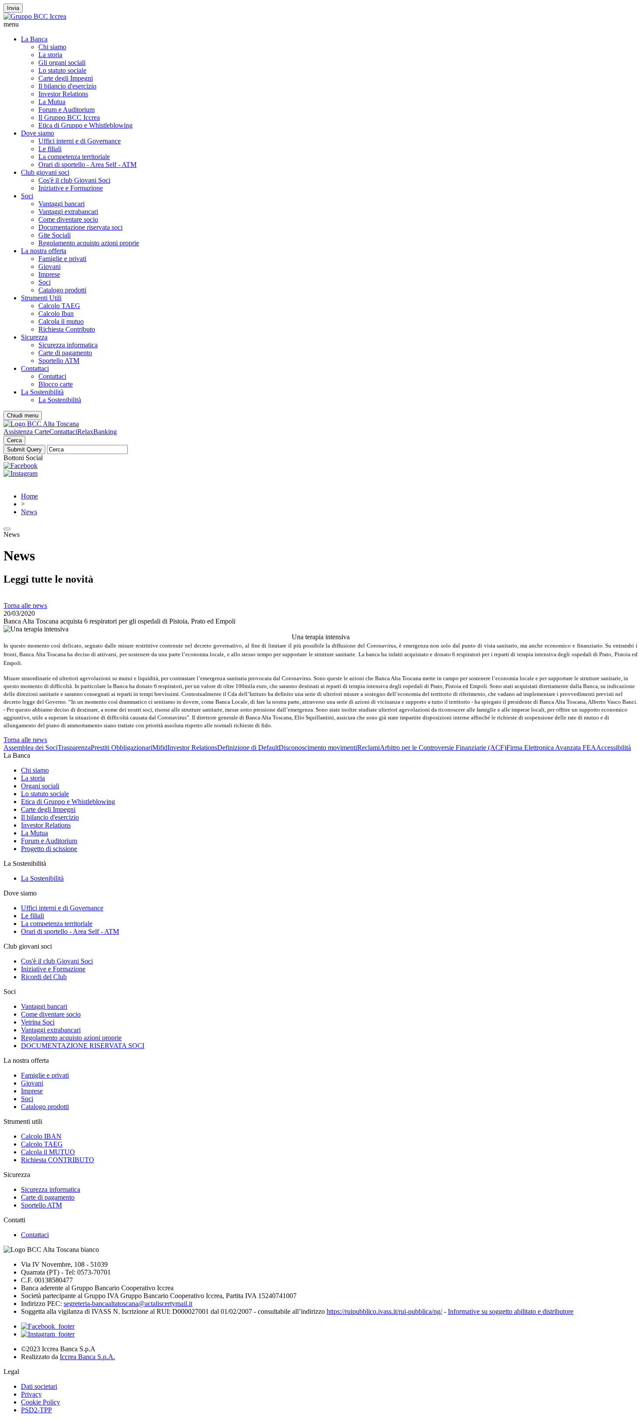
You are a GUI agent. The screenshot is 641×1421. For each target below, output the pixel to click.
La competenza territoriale (74, 156)
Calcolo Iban (56, 313)
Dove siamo (37, 133)
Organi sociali (40, 786)
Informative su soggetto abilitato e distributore (510, 1311)
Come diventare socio (68, 219)
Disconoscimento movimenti (318, 747)
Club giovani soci (45, 172)
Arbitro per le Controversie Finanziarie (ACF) (443, 747)
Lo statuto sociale (62, 70)
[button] (320, 24)
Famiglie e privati (62, 258)
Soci (27, 196)
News (29, 511)
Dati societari (39, 1386)
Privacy (31, 1394)
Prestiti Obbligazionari (121, 747)
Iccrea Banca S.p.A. (87, 1356)
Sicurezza (34, 337)
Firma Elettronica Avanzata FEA (551, 747)
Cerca (14, 440)
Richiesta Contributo (66, 329)
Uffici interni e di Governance (79, 141)
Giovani (49, 266)
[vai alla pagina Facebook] (48, 1326)
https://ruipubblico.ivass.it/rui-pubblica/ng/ (384, 1311)
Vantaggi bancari (61, 203)
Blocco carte (55, 384)
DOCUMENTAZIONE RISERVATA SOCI (82, 1045)
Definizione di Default (248, 747)
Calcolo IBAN (41, 1136)
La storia (50, 54)
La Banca (34, 39)
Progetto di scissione (49, 848)
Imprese (49, 274)
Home (29, 496)
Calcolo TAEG (59, 305)
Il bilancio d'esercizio (67, 86)
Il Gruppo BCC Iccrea (69, 117)
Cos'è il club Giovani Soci (74, 180)
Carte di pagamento (65, 352)
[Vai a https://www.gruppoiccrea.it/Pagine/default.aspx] (34, 16)
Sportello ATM (58, 360)
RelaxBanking (97, 431)
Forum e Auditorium (66, 109)
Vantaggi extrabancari (68, 211)
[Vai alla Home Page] (41, 423)
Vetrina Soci (38, 1022)
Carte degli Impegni (65, 78)
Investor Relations (63, 94)
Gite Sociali (54, 235)
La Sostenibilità (42, 392)
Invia (13, 8)
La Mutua (51, 101)
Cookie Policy (40, 1402)
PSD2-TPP (36, 1410)
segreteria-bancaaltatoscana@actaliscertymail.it (128, 1303)
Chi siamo (52, 47)
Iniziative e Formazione (70, 188)
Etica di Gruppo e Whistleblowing (85, 125)
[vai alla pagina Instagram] (48, 1334)
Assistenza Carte (26, 431)
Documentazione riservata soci (80, 227)
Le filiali (49, 149)
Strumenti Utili (41, 298)
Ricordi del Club (44, 976)
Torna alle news (25, 605)
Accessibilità (613, 747)
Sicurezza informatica (68, 345)
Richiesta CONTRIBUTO (57, 1159)
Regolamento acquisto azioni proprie (88, 243)
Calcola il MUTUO (48, 1152)
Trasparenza (74, 747)
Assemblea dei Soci (30, 747)
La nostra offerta (43, 250)
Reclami (368, 747)
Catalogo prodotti (62, 290)
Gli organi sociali (61, 62)
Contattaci (35, 368)
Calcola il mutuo (61, 321)
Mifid (159, 747)
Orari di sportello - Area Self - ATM (87, 164)
